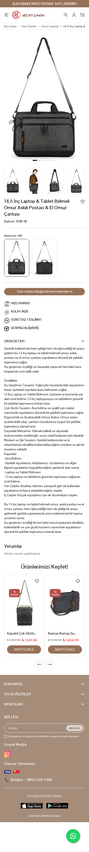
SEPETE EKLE (24, 649)
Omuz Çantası (50, 26)
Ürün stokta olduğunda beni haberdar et (44, 291)
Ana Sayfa (10, 26)
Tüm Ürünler (29, 26)
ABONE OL (74, 728)
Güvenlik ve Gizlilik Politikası (44, 795)
